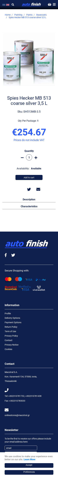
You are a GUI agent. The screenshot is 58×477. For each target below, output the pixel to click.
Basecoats (41, 14)
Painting (18, 14)
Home (8, 14)
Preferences (29, 471)
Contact (8, 340)
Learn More (29, 459)
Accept (29, 464)
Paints (29, 14)
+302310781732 (16, 395)
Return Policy (11, 326)
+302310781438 (33, 395)
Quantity (29, 150)
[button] (29, 199)
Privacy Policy (11, 335)
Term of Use (10, 331)
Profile (8, 313)
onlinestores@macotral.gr (17, 415)
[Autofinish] (31, 4)
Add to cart (29, 177)
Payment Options (13, 322)
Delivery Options (12, 317)
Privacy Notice (11, 344)
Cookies (8, 349)
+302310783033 (17, 400)
